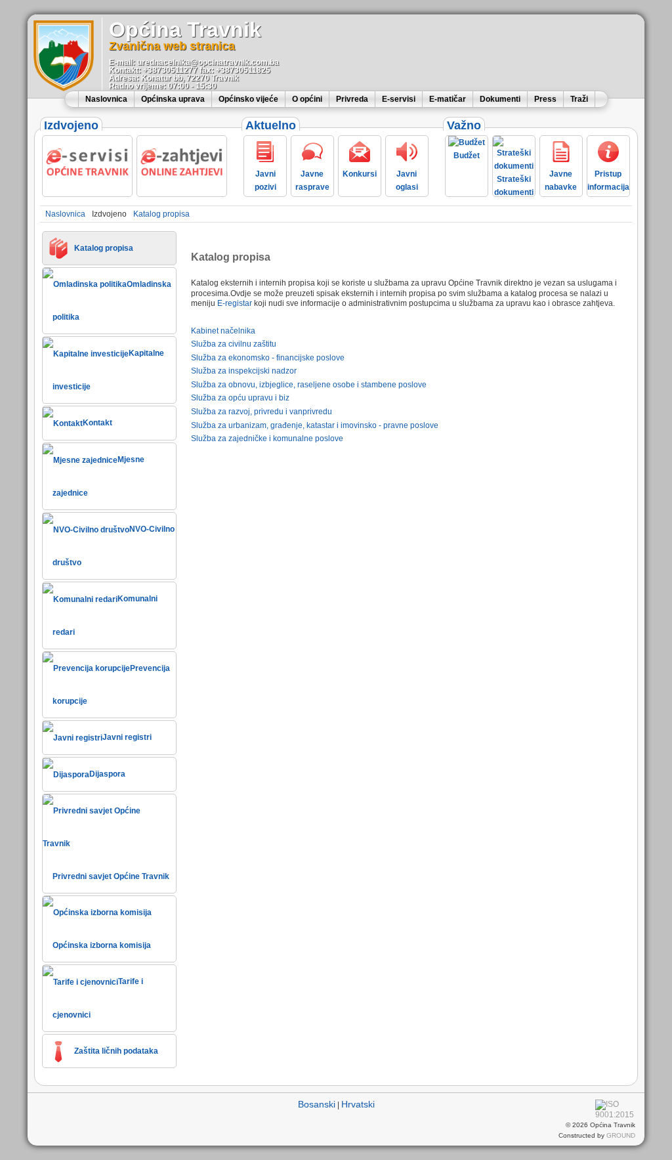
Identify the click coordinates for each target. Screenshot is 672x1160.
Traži (579, 99)
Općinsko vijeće (248, 99)
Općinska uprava (173, 99)
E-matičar (447, 99)
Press (545, 99)
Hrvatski (358, 1104)
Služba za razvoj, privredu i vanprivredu (261, 411)
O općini (307, 99)
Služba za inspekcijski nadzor (244, 371)
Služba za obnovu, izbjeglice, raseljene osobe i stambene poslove (309, 384)
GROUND (620, 1135)
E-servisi (398, 99)
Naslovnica (106, 99)
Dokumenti (500, 99)
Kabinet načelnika (223, 330)
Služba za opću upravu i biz (240, 397)
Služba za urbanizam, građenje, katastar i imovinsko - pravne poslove (314, 425)
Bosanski (316, 1104)
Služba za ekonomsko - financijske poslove (268, 357)
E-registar (234, 303)
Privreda (352, 99)
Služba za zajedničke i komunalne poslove (267, 438)
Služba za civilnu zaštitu (233, 344)
